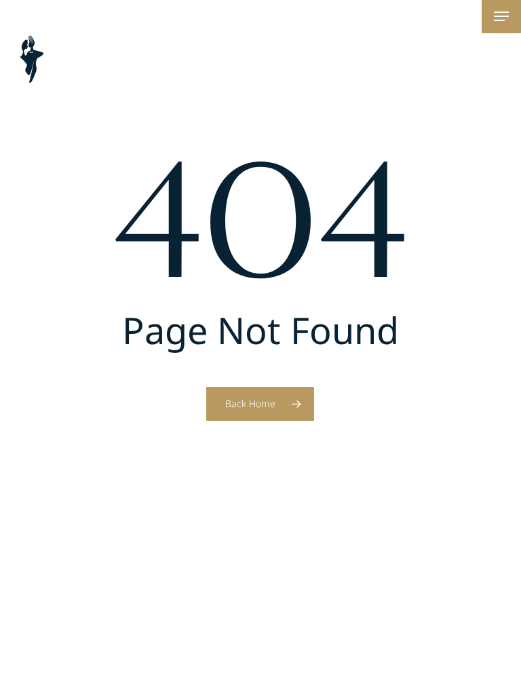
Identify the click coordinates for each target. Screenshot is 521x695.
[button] (501, 16)
